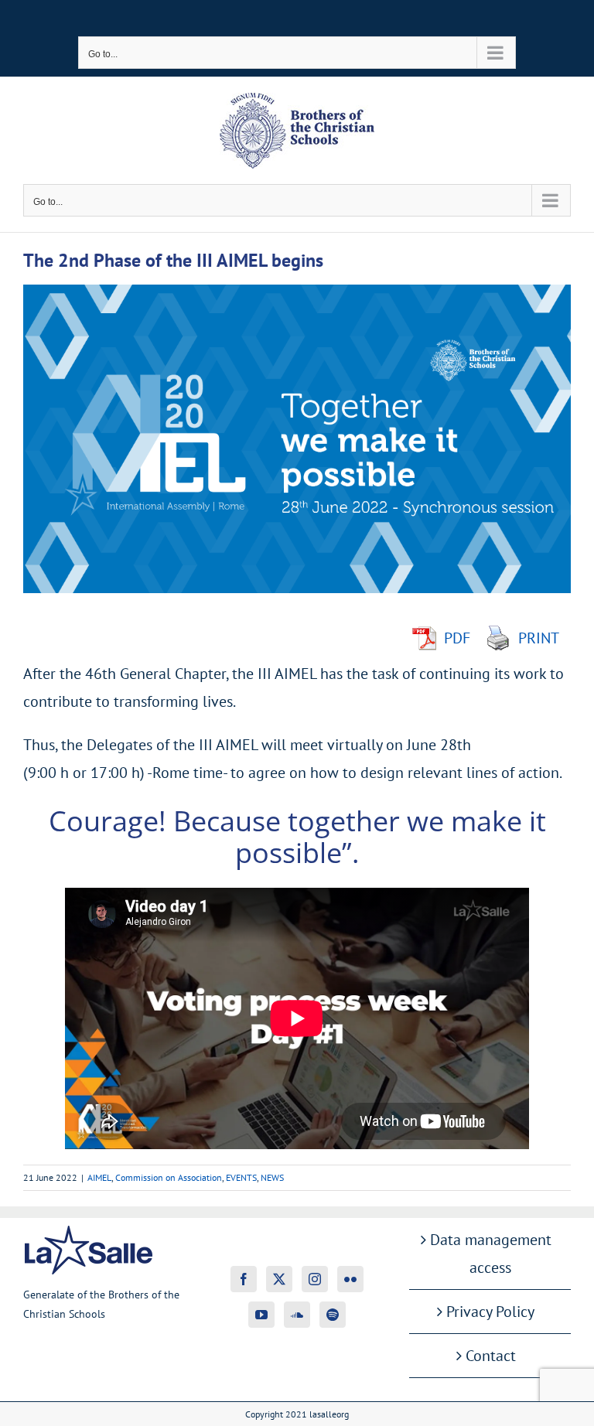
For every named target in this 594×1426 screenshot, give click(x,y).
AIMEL (99, 1177)
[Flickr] (350, 1279)
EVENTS (241, 1177)
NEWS (272, 1177)
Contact (491, 1356)
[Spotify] (332, 1314)
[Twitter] (279, 1279)
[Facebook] (243, 1279)
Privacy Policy (490, 1311)
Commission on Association (168, 1177)
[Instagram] (315, 1279)
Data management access (490, 1254)
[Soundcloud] (297, 1314)
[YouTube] (261, 1314)
